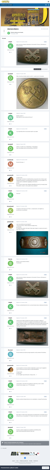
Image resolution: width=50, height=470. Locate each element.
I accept (46, 467)
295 (11, 52)
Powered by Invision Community (25, 463)
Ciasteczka (35, 460)
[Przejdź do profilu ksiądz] (8, 33)
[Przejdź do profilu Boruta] (10, 263)
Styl (17, 460)
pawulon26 (10, 175)
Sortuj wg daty (45, 69)
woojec (10, 113)
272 (11, 123)
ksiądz (21, 32)
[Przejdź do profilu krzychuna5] (10, 210)
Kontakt (30, 460)
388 (11, 216)
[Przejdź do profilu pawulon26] (10, 179)
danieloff (10, 73)
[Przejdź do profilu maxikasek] (10, 164)
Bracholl (10, 350)
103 (11, 360)
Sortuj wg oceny (37, 69)
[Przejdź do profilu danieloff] (10, 78)
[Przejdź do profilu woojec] (10, 117)
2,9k (11, 170)
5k (11, 84)
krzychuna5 (10, 206)
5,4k (11, 269)
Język (13, 460)
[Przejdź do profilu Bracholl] (10, 354)
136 (11, 185)
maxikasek (10, 159)
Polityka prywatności (24, 460)
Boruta (10, 259)
